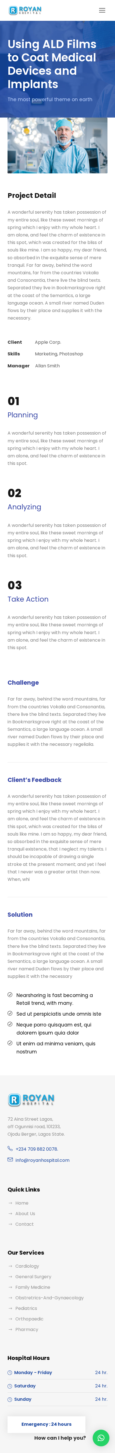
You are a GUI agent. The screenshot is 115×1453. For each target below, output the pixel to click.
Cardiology (27, 1266)
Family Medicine (32, 1287)
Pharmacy (26, 1329)
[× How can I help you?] (101, 1438)
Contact (24, 1224)
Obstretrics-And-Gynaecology (49, 1298)
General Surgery (33, 1276)
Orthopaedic (29, 1319)
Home (21, 1203)
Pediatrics (26, 1308)
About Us (25, 1213)
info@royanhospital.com (43, 1160)
